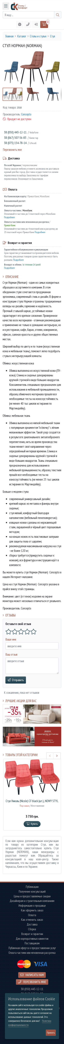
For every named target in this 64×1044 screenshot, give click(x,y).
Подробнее (9, 217)
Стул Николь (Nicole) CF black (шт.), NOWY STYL (32, 801)
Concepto (26, 114)
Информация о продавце (32, 905)
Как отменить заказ (32, 919)
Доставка (32, 924)
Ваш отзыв (11, 654)
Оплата (32, 915)
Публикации (32, 886)
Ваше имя (10, 639)
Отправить (18, 680)
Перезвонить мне (12, 149)
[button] (28, 24)
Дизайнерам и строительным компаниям (32, 901)
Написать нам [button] (34, 975)
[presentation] (49, 756)
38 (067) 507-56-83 (15, 138)
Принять (51, 1032)
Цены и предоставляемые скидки (32, 896)
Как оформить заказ (32, 910)
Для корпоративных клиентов (32, 938)
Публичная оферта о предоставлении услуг (32, 948)
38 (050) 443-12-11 (15, 132)
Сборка (32, 929)
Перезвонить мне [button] (34, 982)
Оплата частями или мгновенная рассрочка (32, 952)
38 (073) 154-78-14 (15, 143)
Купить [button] (34, 824)
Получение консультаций (32, 891)
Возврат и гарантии (32, 934)
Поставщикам (32, 943)
